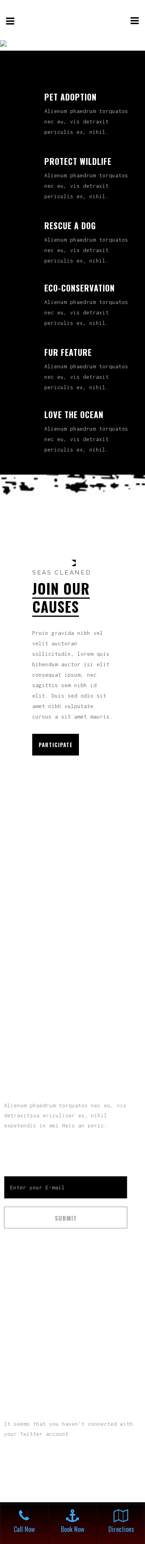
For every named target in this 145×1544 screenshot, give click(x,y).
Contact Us (20, 1343)
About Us (17, 1307)
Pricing (14, 1325)
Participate (55, 745)
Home (11, 1289)
